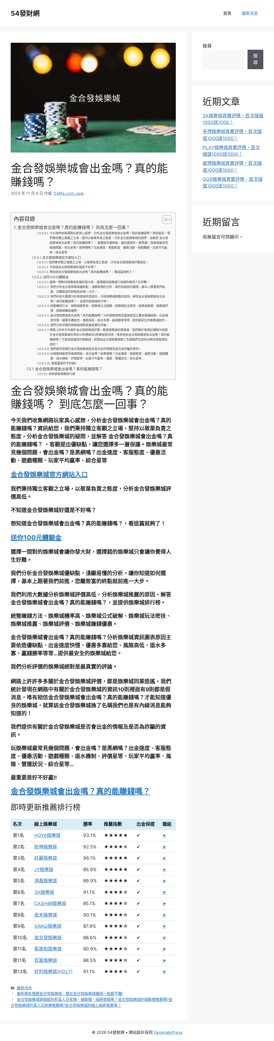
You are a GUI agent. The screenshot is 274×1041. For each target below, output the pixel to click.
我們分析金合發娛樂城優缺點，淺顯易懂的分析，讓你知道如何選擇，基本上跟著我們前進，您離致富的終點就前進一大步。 (107, 289)
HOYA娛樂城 (47, 835)
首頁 (227, 13)
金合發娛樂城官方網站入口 (61, 258)
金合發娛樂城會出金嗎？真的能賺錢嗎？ (68, 369)
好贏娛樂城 (45, 858)
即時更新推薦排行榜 (62, 374)
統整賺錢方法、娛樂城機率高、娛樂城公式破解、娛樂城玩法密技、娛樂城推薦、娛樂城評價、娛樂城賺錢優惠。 (109, 308)
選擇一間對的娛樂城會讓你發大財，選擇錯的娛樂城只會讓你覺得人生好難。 (100, 282)
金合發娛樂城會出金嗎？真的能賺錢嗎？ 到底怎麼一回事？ (73, 227)
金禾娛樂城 (45, 915)
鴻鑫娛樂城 (45, 880)
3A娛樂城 (44, 892)
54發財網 (25, 13)
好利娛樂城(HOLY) (53, 971)
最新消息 (250, 13)
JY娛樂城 (43, 869)
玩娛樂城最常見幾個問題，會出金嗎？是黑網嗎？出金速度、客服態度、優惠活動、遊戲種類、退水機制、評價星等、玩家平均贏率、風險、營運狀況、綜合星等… (109, 356)
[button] (164, 219)
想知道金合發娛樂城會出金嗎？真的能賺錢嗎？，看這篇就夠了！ (92, 272)
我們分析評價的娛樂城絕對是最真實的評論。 (79, 325)
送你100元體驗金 (55, 277)
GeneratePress (168, 1032)
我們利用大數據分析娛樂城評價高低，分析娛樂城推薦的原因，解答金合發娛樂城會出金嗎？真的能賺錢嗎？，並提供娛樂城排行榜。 (107, 299)
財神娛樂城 (45, 846)
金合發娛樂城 (48, 937)
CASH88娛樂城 (50, 903)
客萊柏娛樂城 (48, 949)
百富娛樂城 (45, 960)
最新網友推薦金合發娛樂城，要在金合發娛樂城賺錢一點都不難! (70, 993)
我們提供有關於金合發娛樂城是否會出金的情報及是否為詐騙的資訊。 (96, 349)
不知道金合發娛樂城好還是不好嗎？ (73, 267)
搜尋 (207, 46)
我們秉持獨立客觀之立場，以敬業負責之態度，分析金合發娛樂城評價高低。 (99, 262)
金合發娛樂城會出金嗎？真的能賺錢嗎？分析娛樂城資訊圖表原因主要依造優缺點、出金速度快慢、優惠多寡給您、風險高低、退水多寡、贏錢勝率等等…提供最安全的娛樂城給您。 (109, 318)
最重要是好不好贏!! (64, 363)
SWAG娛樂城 (47, 926)
